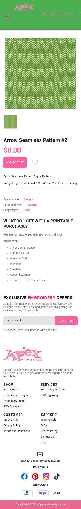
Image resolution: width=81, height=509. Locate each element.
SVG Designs (11, 406)
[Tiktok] (57, 476)
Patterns (32, 204)
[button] (40, 73)
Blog (43, 442)
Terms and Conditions (16, 431)
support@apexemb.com (45, 460)
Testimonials (48, 419)
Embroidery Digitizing (53, 389)
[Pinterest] (35, 476)
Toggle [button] (6, 15)
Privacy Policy (11, 425)
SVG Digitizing (49, 395)
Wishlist (62, 14)
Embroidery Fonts (14, 400)
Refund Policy (49, 431)
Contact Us (47, 436)
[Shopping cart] (71, 14)
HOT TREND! (11, 389)
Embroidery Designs (15, 395)
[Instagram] (46, 476)
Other (27, 210)
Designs (29, 199)
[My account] (52, 14)
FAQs (44, 425)
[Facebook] (24, 476)
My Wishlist (10, 419)
